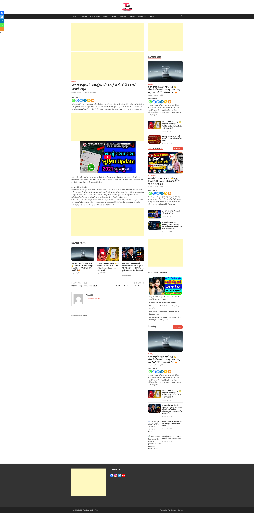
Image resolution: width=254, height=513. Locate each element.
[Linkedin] (85, 100)
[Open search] (181, 16)
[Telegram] (119, 475)
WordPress (171, 510)
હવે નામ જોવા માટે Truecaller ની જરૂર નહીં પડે (171, 212)
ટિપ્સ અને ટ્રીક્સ (95, 16)
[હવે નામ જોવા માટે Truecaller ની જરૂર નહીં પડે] (154, 211)
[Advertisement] (107, 37)
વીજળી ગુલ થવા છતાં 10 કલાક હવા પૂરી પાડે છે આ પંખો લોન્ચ (172, 437)
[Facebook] (77, 100)
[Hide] (1, 33)
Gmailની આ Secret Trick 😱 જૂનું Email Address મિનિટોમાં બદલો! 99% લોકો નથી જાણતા (164, 181)
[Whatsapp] (73, 100)
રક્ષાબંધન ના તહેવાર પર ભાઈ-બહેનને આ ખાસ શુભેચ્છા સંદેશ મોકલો (172, 138)
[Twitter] (81, 100)
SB (86, 92)
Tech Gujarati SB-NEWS (90, 510)
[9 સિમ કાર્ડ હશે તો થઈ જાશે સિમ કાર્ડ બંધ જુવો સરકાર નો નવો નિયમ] (154, 422)
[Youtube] (123, 475)
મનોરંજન (132, 16)
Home (75, 16)
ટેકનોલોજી (84, 16)
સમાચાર (152, 16)
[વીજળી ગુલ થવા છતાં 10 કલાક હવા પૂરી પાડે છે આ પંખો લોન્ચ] (154, 436)
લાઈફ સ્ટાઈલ (142, 16)
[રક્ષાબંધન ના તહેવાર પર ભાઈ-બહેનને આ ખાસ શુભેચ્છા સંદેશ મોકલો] (154, 136)
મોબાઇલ (105, 16)
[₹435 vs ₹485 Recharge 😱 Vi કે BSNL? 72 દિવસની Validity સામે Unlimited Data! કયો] (108, 254)
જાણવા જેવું (123, 16)
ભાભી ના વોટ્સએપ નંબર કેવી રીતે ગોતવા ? (162, 302)
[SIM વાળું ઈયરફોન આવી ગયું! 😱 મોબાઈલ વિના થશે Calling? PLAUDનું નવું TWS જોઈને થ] (82, 254)
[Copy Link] (89, 100)
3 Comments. (92, 92)
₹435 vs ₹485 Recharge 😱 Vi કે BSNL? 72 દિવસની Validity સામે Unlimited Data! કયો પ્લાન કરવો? (108, 266)
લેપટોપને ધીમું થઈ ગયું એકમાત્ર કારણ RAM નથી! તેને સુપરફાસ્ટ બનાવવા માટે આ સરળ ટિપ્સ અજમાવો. (172, 225)
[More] (92, 100)
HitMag (180, 510)
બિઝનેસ (114, 16)
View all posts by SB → (94, 299)
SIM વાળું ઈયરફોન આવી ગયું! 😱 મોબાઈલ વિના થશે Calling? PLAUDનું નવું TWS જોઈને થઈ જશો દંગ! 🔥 (82, 266)
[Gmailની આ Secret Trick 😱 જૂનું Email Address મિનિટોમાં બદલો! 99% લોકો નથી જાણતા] (165, 163)
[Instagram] (115, 475)
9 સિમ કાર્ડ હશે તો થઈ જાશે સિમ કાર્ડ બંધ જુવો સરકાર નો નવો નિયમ (172, 424)
